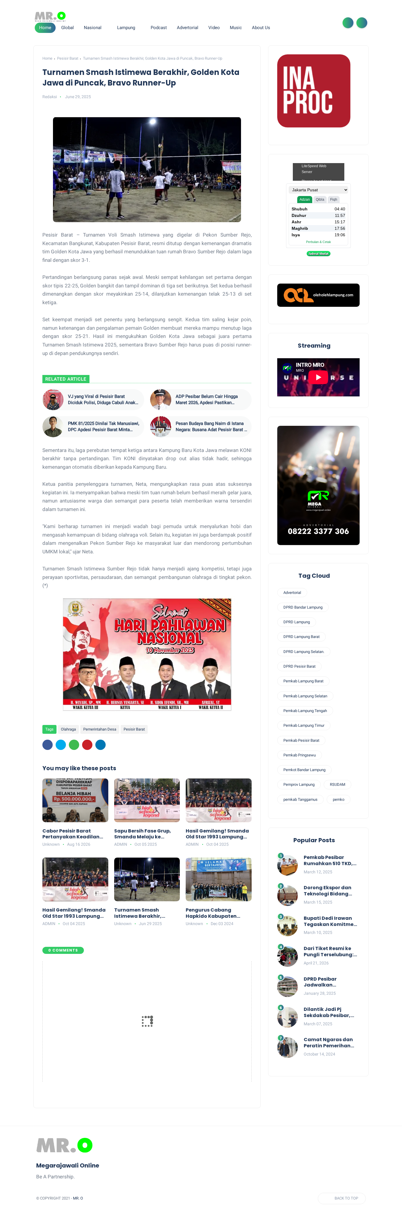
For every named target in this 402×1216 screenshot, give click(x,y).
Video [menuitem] (214, 27)
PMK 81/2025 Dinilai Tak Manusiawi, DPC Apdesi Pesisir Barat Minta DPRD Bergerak (103, 427)
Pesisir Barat (67, 58)
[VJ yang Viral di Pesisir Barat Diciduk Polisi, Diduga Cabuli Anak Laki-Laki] (53, 399)
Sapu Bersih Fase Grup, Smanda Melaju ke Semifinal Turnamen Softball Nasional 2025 (142, 834)
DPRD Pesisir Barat (299, 666)
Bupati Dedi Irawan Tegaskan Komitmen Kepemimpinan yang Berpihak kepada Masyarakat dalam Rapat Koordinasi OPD (331, 921)
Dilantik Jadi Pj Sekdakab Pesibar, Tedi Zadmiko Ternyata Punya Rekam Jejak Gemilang (327, 1012)
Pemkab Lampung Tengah (305, 711)
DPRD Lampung (296, 622)
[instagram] (321, 23)
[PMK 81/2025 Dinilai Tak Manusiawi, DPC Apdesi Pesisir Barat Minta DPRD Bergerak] (53, 426)
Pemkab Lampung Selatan (305, 696)
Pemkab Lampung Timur (303, 725)
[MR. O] (50, 17)
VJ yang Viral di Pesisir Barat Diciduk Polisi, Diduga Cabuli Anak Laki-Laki (101, 400)
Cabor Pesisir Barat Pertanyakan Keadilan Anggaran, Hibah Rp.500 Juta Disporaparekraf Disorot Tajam (73, 834)
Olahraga (68, 729)
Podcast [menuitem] (159, 27)
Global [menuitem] (67, 27)
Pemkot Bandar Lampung (304, 770)
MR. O (78, 1198)
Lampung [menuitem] (126, 27)
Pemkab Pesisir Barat (301, 740)
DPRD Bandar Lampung (303, 607)
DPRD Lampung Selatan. (303, 651)
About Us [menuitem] (261, 27)
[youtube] (330, 23)
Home (45, 27)
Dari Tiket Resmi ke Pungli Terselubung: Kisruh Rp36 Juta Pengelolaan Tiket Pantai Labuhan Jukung (328, 952)
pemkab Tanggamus (300, 799)
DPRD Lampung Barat (301, 636)
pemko (338, 799)
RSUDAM (337, 784)
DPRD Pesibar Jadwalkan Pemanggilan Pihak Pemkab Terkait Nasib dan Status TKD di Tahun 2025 (331, 982)
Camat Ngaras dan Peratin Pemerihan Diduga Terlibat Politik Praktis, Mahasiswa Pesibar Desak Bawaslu (328, 1043)
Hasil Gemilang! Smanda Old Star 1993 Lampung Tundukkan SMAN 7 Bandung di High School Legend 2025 (217, 834)
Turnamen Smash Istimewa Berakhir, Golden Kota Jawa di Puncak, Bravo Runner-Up (146, 913)
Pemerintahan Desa (99, 729)
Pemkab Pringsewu (299, 755)
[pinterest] (87, 745)
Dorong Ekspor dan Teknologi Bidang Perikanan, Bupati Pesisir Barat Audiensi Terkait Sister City (331, 891)
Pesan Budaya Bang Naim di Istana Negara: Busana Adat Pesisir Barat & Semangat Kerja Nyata (211, 427)
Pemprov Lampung (299, 784)
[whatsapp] (311, 23)
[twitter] (302, 23)
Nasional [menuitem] (93, 27)
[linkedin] (100, 745)
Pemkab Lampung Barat (303, 681)
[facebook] (293, 23)
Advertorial (292, 592)
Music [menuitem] (236, 27)
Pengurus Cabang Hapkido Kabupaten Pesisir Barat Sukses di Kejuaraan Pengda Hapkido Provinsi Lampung (214, 913)
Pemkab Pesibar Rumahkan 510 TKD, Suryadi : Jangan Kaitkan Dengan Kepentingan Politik (328, 861)
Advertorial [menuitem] (187, 27)
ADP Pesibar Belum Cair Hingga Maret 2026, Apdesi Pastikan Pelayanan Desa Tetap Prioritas (207, 400)
